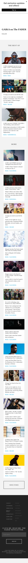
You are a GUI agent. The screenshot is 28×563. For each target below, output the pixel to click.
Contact (8, 503)
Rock (9, 75)
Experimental (12, 134)
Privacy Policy (8, 511)
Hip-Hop (10, 104)
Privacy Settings (13, 551)
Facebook (17, 505)
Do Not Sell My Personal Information (16, 552)
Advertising (9, 505)
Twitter (17, 503)
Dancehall (12, 199)
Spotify (17, 518)
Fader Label (9, 516)
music (5, 75)
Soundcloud (18, 515)
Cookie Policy (9, 514)
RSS (16, 520)
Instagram (18, 510)
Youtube (17, 508)
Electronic (12, 170)
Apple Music (18, 513)
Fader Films (9, 519)
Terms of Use (9, 508)
